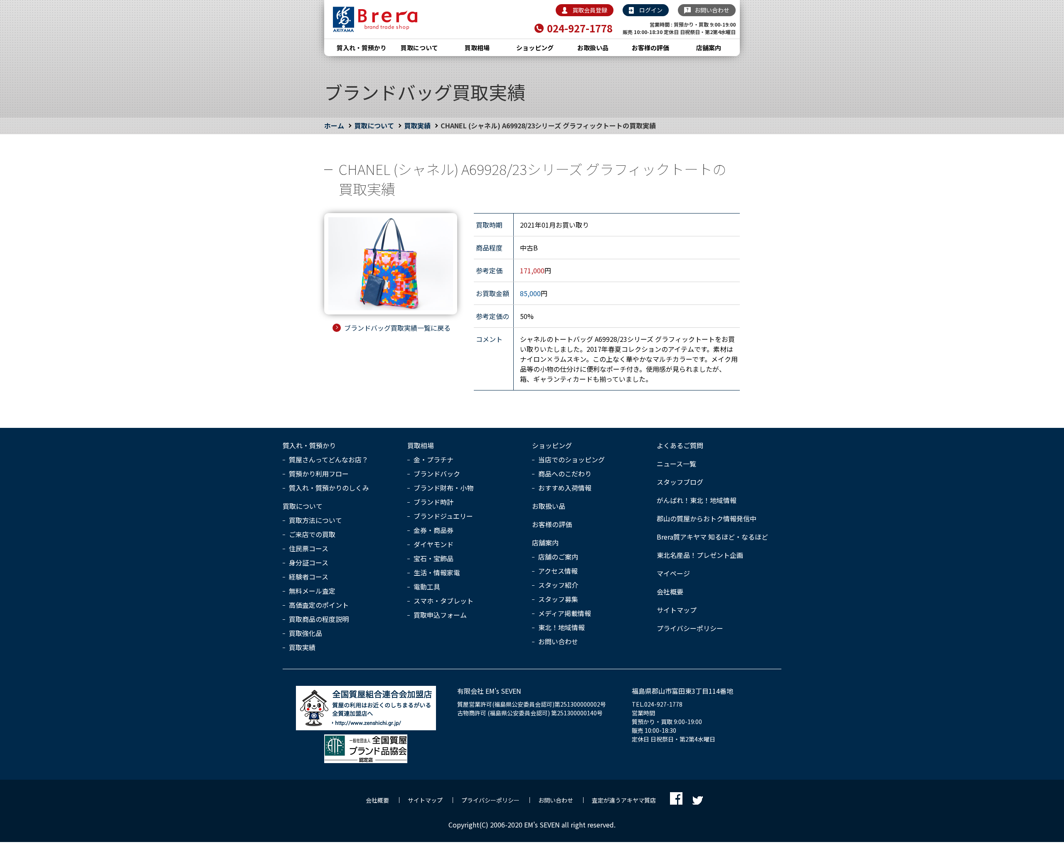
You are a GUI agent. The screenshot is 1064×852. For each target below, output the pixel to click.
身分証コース (308, 562)
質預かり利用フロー (319, 474)
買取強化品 (305, 633)
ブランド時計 (433, 502)
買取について (419, 47)
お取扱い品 (592, 47)
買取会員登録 (589, 10)
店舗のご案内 (558, 557)
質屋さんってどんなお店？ (328, 459)
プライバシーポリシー (690, 628)
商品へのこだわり (564, 474)
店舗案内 (708, 47)
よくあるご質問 (680, 445)
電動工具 (427, 587)
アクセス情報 (558, 571)
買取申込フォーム (440, 615)
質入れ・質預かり (362, 47)
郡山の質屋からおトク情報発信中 (706, 518)
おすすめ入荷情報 (564, 488)
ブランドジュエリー (443, 516)
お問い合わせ (712, 10)
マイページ (673, 573)
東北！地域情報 (561, 627)
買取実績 (417, 125)
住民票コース (308, 548)
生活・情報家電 (437, 572)
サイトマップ (677, 610)
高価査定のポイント (319, 605)
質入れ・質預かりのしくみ (329, 488)
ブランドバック (437, 474)
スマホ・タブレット (443, 601)
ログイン (651, 10)
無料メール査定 (312, 591)
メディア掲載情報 (564, 613)
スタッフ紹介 (558, 585)
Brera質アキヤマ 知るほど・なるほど (712, 537)
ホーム (334, 125)
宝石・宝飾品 (433, 558)
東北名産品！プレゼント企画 (700, 555)
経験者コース (308, 577)
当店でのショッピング (571, 459)
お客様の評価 (650, 47)
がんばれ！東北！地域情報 (696, 500)
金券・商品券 (433, 530)
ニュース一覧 (676, 464)
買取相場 (477, 47)
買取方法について (315, 520)
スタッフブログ (680, 482)
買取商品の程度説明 (319, 619)
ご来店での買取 (312, 534)
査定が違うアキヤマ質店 (624, 800)
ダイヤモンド (433, 544)
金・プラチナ (433, 459)
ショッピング (535, 47)
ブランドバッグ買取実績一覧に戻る (397, 328)
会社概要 (670, 592)
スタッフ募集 (558, 599)
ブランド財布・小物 (443, 488)
